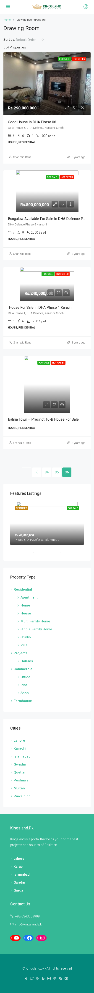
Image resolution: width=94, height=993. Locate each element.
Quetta (19, 772)
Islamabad (22, 756)
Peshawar (22, 780)
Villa (24, 645)
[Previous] (26, 467)
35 (57, 472)
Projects (20, 653)
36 (67, 472)
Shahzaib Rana (22, 157)
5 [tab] (63, 553)
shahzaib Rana (22, 443)
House (26, 613)
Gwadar (20, 764)
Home (25, 605)
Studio (26, 637)
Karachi (20, 748)
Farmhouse (23, 701)
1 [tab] (35, 553)
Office (25, 677)
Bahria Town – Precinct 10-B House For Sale (43, 419)
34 (47, 472)
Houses (27, 661)
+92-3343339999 (27, 916)
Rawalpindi (22, 796)
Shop (25, 693)
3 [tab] (49, 553)
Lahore (19, 740)
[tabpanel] (47, 523)
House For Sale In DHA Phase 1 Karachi (40, 307)
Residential (23, 589)
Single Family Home (36, 629)
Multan (19, 788)
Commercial (23, 669)
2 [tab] (42, 553)
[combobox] (29, 40)
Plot (24, 685)
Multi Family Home (35, 621)
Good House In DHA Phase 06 (32, 122)
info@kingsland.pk (28, 924)
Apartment (29, 597)
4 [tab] (56, 553)
